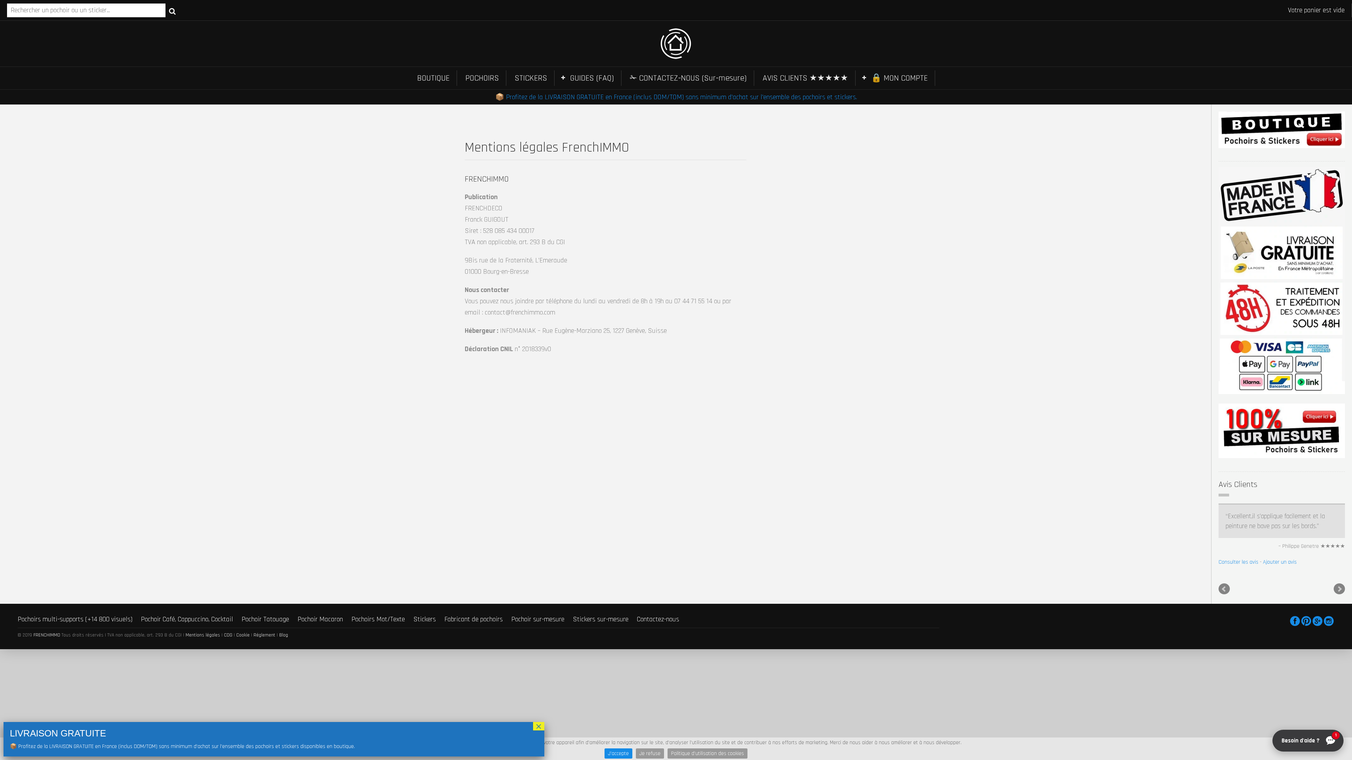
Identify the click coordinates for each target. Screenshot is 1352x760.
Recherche (172, 11)
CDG (228, 635)
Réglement (264, 635)
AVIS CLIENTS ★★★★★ (805, 78)
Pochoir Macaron (320, 619)
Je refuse (650, 753)
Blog (283, 635)
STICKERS (531, 78)
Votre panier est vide (1316, 10)
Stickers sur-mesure (600, 619)
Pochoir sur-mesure (537, 619)
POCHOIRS (482, 78)
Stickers (424, 619)
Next (1339, 589)
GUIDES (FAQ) (592, 78)
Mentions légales (203, 635)
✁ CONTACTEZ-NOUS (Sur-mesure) (688, 78)
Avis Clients (1238, 484)
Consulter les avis (1238, 562)
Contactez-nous (658, 619)
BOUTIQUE (433, 78)
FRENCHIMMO (46, 635)
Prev (1224, 589)
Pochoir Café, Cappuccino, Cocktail (187, 619)
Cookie (243, 635)
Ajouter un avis (1280, 562)
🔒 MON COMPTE (899, 78)
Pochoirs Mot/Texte (378, 619)
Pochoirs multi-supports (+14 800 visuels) (75, 619)
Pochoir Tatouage (265, 619)
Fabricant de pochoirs (473, 619)
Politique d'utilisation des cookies (707, 753)
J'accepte (618, 753)
